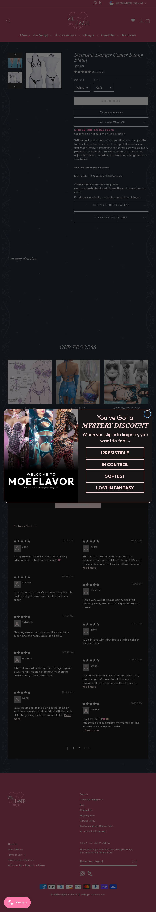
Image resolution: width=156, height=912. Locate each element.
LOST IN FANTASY (115, 488)
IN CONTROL (115, 464)
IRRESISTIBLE (115, 453)
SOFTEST (115, 476)
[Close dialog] (147, 414)
